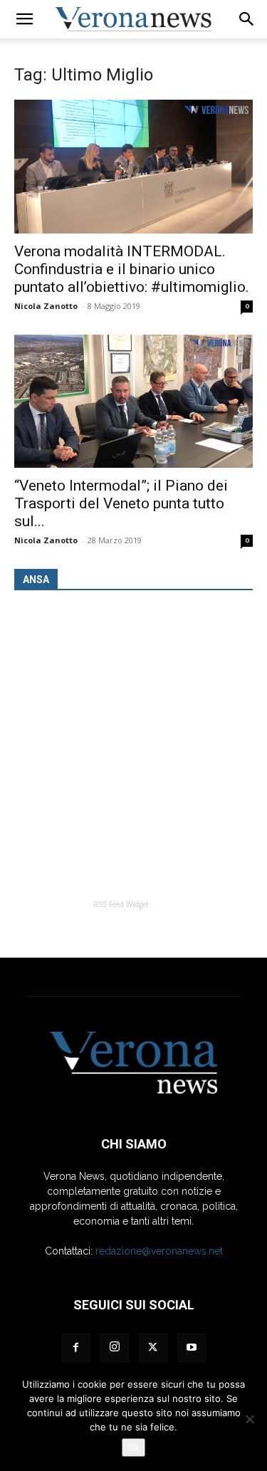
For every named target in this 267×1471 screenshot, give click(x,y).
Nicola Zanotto (46, 305)
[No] (249, 1419)
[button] (24, 19)
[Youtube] (191, 1348)
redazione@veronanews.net (159, 1251)
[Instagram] (114, 1348)
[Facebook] (76, 1348)
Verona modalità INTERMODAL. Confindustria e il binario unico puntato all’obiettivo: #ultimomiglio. (131, 269)
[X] (153, 1348)
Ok (133, 1447)
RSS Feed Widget (121, 904)
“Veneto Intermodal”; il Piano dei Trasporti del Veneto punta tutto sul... (121, 503)
